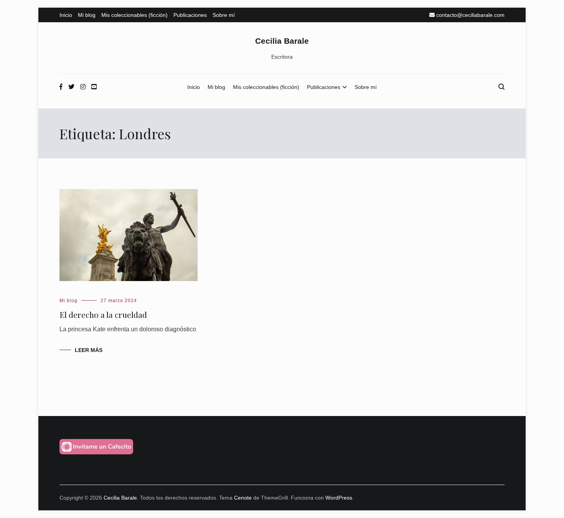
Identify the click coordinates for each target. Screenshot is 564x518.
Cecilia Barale (282, 40)
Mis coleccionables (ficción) (134, 15)
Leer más (88, 350)
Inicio (65, 15)
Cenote (243, 498)
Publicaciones (190, 15)
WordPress (338, 498)
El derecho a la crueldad (103, 314)
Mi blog (87, 15)
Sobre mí (224, 15)
